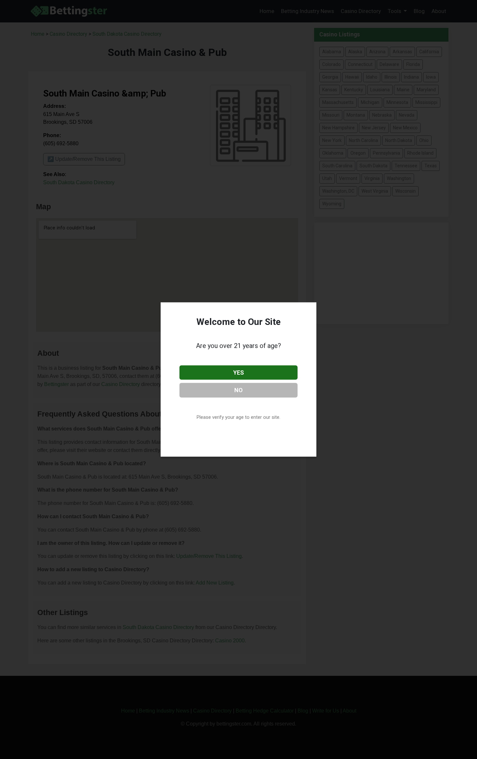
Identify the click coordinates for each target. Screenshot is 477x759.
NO (238, 390)
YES (238, 372)
